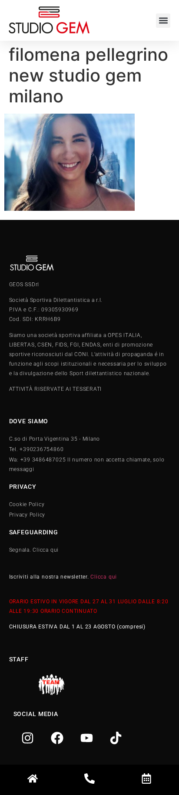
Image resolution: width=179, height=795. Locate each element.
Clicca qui (103, 577)
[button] (163, 20)
